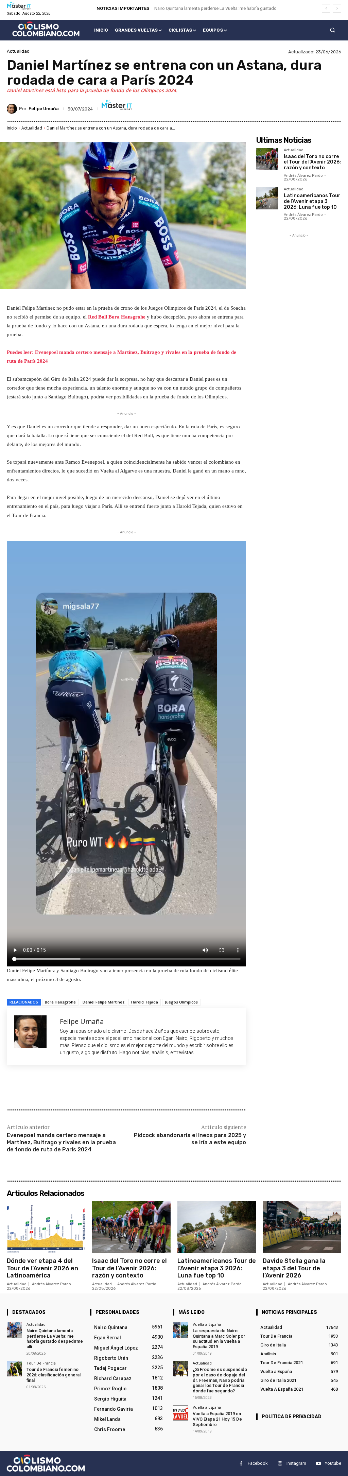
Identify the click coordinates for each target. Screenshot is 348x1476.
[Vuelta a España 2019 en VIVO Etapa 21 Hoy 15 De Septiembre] (180, 1413)
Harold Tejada (144, 1002)
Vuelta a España (207, 1324)
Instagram (296, 1463)
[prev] (326, 8)
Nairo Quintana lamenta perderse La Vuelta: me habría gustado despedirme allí (55, 1338)
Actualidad (18, 51)
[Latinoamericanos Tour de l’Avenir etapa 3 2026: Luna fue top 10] (267, 198)
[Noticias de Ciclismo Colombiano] (46, 29)
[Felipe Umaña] (13, 109)
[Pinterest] (87, 1088)
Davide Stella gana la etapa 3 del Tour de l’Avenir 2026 (294, 1268)
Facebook (258, 1463)
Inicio (12, 128)
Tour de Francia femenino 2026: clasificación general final (54, 1375)
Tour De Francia (41, 1363)
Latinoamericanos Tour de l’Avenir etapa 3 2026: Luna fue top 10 (312, 201)
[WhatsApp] (102, 1088)
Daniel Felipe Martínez (103, 1002)
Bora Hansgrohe (60, 1002)
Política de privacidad (291, 1416)
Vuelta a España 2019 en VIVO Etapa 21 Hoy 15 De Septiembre (217, 1419)
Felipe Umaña (44, 108)
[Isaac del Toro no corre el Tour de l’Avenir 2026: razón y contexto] (267, 159)
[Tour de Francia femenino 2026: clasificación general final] (14, 1368)
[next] (337, 8)
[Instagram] (280, 1464)
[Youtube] (318, 1464)
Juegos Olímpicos (181, 1002)
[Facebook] (56, 1088)
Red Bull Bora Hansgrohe (116, 317)
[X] (71, 1088)
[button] (332, 30)
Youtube (333, 1463)
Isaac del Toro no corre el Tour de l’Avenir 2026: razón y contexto (312, 162)
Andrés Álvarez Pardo (303, 175)
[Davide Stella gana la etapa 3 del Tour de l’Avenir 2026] (302, 1227)
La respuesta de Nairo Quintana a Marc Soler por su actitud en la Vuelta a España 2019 (219, 1338)
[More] (118, 1088)
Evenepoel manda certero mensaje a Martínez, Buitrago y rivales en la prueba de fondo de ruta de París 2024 (61, 1142)
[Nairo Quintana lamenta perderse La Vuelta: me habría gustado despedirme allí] (14, 1330)
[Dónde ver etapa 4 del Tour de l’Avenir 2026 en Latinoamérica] (46, 1227)
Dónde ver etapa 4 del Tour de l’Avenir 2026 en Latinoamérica (42, 1268)
